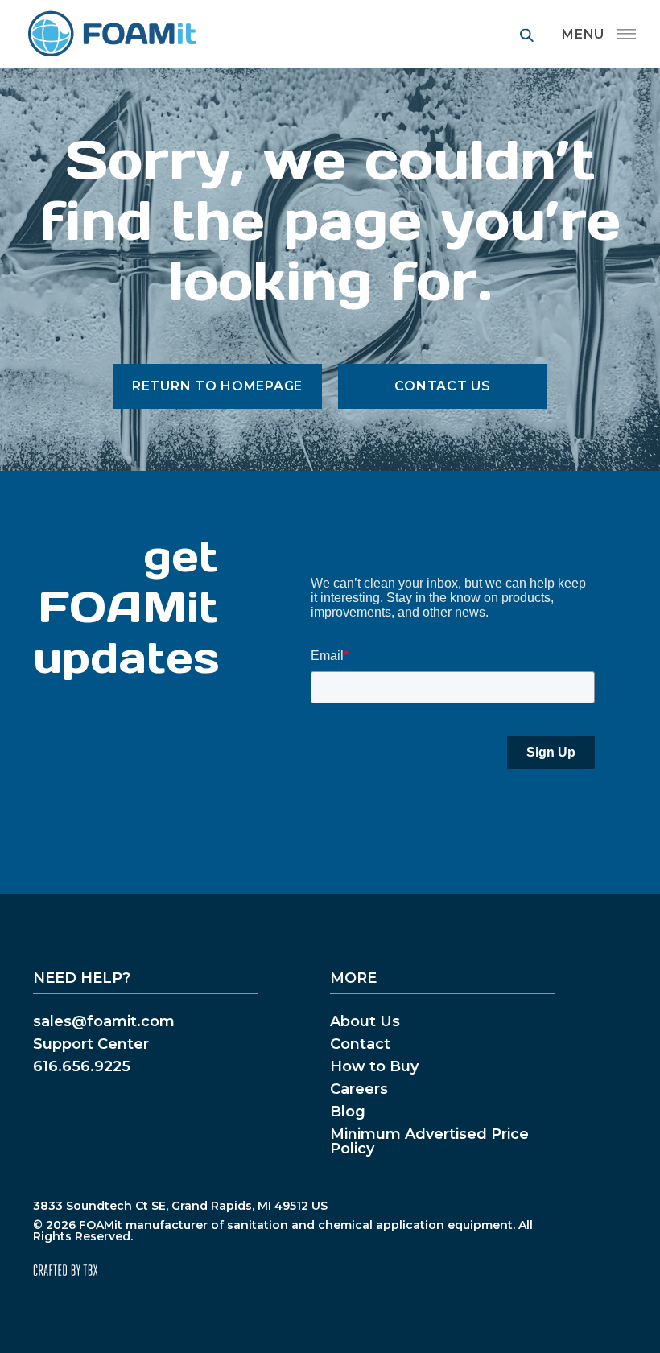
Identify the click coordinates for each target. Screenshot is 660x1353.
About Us (365, 1021)
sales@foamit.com (104, 1021)
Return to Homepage (217, 386)
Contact (360, 1044)
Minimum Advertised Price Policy (429, 1141)
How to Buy (374, 1066)
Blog (347, 1111)
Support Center (91, 1044)
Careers (359, 1089)
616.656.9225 (81, 1066)
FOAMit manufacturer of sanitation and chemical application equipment (111, 34)
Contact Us (442, 386)
